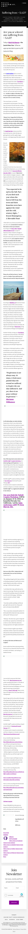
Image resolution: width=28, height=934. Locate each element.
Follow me (11, 837)
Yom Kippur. (21, 332)
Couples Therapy (8, 17)
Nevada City (15, 925)
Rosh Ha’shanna (13, 42)
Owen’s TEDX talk (12, 690)
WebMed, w (13, 302)
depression (18, 326)
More (4, 856)
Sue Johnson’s (8, 480)
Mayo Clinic (14, 228)
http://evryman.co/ (7, 714)
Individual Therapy (17, 20)
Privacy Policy (23, 929)
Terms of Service (16, 929)
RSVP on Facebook (13, 838)
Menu (24, 3)
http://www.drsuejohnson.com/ (11, 734)
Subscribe (14, 902)
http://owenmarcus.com (16, 680)
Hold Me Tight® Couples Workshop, (12, 461)
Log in (14, 931)
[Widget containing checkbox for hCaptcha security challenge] (14, 895)
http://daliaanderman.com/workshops (12, 742)
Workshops (5, 834)
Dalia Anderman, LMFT (8, 4)
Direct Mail (6, 832)
